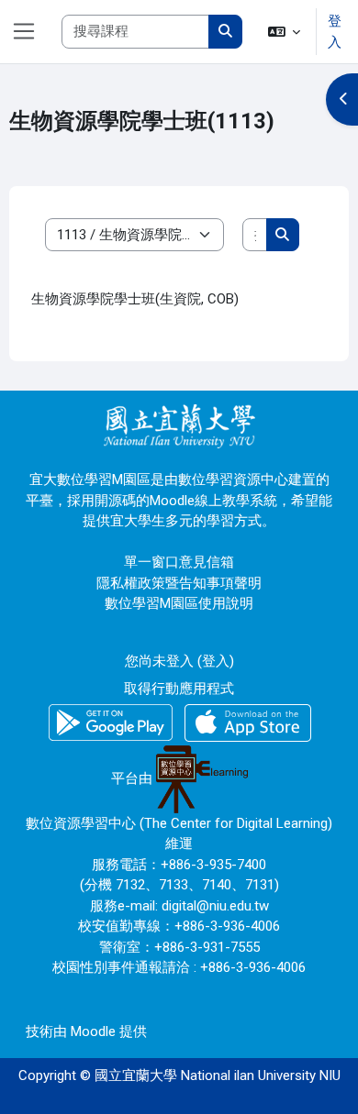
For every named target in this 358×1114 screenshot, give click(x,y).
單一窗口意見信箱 (179, 562)
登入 (334, 31)
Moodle (93, 1031)
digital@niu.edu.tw (215, 906)
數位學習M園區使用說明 (179, 603)
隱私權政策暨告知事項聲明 (179, 583)
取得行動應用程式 (179, 688)
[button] (284, 31)
